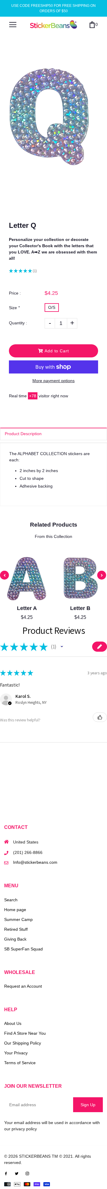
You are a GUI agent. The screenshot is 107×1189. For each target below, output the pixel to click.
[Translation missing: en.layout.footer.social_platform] (6, 1173)
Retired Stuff (16, 929)
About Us (12, 1023)
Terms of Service (20, 1062)
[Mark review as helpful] (100, 717)
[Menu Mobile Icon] (12, 24)
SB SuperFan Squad (23, 949)
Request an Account (23, 986)
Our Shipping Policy (22, 1043)
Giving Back (15, 939)
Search (11, 899)
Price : (15, 293)
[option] (53, 113)
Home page (15, 909)
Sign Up (88, 1104)
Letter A (27, 608)
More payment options (53, 380)
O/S (51, 307)
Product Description (23, 433)
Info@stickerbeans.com (35, 862)
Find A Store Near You (25, 1033)
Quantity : (18, 322)
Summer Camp (18, 919)
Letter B (80, 608)
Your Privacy (16, 1053)
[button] (61, 646)
